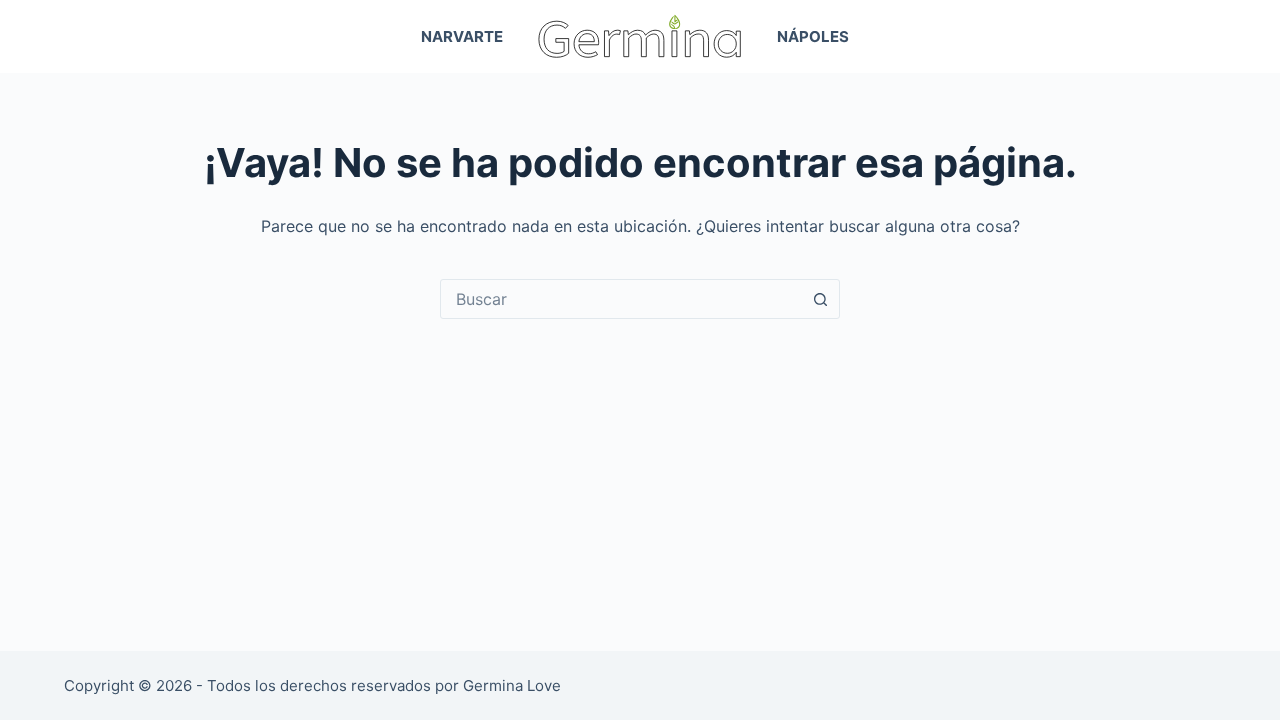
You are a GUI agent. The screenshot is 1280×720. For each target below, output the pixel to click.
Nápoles (813, 36)
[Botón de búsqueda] (820, 299)
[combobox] (621, 299)
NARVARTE (462, 36)
